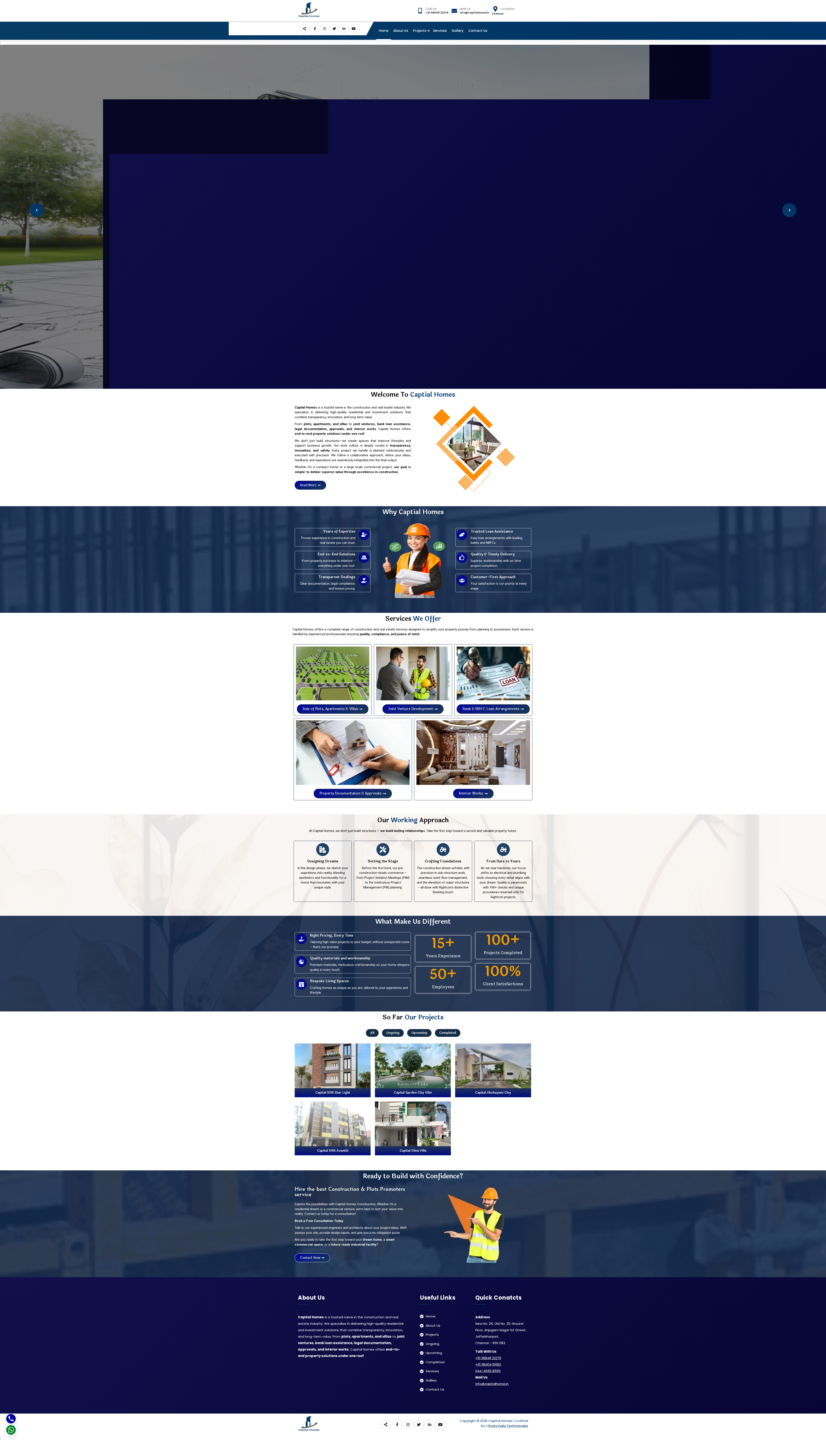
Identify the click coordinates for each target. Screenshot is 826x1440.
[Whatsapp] (11, 1430)
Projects (420, 30)
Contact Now (503, 237)
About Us (400, 30)
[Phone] (11, 1418)
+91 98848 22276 (488, 1358)
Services (440, 30)
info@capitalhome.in (492, 1384)
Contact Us (477, 30)
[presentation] (37, 210)
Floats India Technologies (508, 1425)
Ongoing (392, 1032)
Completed (447, 1032)
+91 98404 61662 (488, 1364)
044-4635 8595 (488, 1371)
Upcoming (419, 1032)
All (372, 1032)
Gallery (458, 30)
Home (383, 30)
